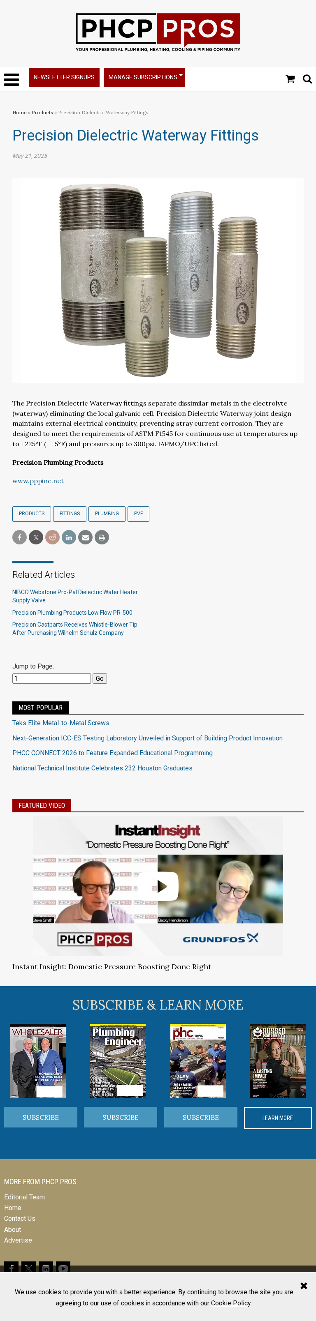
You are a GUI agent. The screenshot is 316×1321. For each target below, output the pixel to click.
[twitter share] (36, 538)
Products (42, 112)
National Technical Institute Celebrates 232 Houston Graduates (102, 768)
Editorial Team (24, 1197)
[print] (102, 538)
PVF (138, 513)
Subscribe (41, 1117)
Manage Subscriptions (143, 77)
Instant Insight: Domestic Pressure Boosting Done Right (111, 966)
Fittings (70, 513)
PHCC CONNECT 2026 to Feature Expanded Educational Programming (112, 753)
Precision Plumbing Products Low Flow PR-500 (72, 612)
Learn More (278, 1118)
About (12, 1229)
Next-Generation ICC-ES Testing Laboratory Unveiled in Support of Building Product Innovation (147, 738)
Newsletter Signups (64, 77)
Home (19, 112)
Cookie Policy (231, 1303)
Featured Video (42, 805)
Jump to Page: (33, 666)
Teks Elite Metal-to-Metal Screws (60, 723)
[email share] (85, 538)
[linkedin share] (69, 538)
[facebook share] (19, 538)
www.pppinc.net (38, 481)
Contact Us (19, 1218)
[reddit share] (52, 538)
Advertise (18, 1240)
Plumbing (107, 513)
